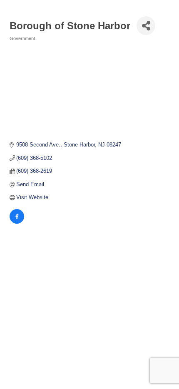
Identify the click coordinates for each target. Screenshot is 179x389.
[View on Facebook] (17, 222)
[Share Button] (146, 25)
